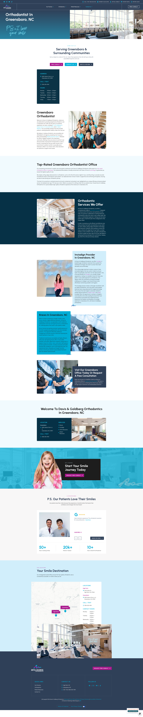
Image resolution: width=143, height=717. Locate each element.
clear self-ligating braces (54, 323)
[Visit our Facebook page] (4, 2)
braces (40, 320)
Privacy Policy (72, 699)
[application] (55, 616)
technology (92, 170)
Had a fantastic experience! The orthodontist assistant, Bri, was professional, (88, 519)
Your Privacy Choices (76, 706)
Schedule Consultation (133, 711)
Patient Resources (39, 689)
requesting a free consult (91, 381)
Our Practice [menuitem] (49, 6)
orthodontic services (95, 210)
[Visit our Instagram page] (6, 2)
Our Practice (38, 685)
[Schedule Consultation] (140, 714)
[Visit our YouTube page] (9, 2)
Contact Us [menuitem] (88, 6)
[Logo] (7, 7)
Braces (40, 328)
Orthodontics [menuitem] (62, 6)
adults (99, 292)
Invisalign (98, 261)
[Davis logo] (37, 668)
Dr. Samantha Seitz (48, 127)
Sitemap (66, 699)
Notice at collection (63, 706)
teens (93, 292)
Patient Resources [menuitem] (75, 6)
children (90, 292)
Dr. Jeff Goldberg (57, 125)
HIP (80, 700)
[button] (65, 611)
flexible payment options (53, 136)
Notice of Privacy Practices (82, 699)
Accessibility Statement (95, 699)
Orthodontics (38, 687)
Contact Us (37, 692)
